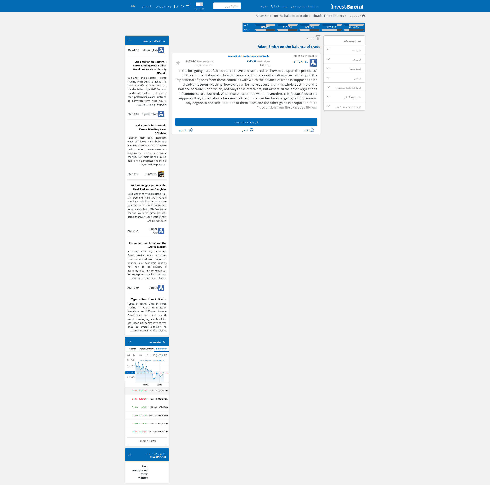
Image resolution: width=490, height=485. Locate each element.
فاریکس (357, 50)
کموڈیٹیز (355, 68)
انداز (147, 6)
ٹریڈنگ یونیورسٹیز (349, 106)
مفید (264, 6)
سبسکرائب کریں (204, 65)
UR (133, 6)
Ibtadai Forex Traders (328, 16)
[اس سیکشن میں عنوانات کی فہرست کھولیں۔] (328, 49)
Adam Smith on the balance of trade (282, 16)
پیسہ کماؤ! (279, 6)
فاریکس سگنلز (353, 97)
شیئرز (358, 78)
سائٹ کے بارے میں (304, 6)
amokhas (301, 61)
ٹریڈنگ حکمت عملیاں (349, 87)
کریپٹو (357, 59)
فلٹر (310, 38)
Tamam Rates (147, 440)
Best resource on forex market (140, 472)
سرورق (354, 16)
